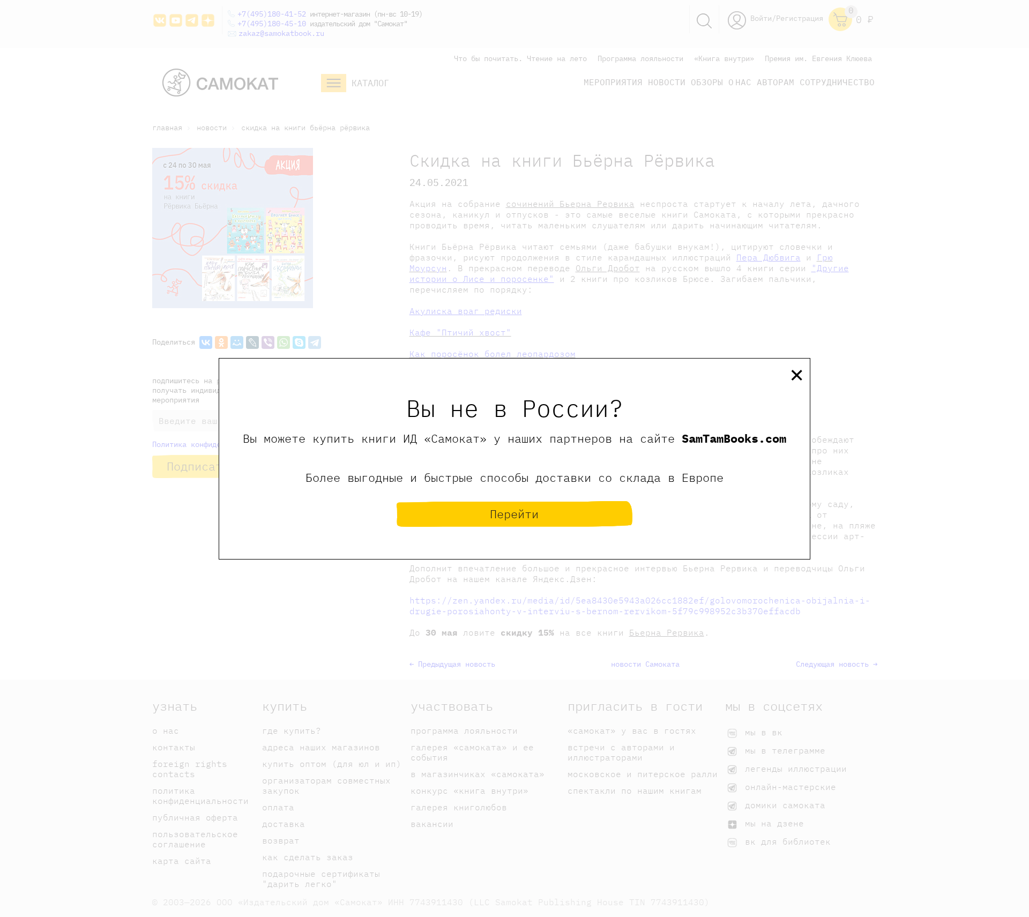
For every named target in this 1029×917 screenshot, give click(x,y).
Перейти (514, 513)
